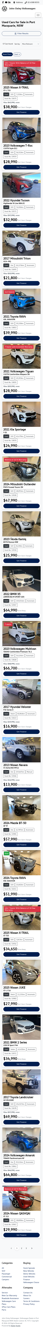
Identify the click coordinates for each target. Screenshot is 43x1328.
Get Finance (21, 112)
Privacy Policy (29, 1304)
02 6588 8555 (33, 2)
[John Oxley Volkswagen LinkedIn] (9, 2)
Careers (26, 1298)
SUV (3, 1271)
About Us (27, 1295)
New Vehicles (28, 1271)
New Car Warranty (9, 1295)
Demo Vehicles (29, 1274)
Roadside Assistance (10, 1298)
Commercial (7, 1276)
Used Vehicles (29, 1276)
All (3, 1268)
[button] (38, 15)
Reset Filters (7, 54)
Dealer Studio (15, 1326)
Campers (5, 1279)
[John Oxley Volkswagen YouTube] (6, 2)
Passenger (6, 1274)
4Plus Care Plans (8, 1307)
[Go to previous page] (11, 1248)
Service (5, 1292)
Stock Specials (29, 1268)
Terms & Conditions (31, 1301)
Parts (4, 1310)
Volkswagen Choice (31, 1282)
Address (19, 2)
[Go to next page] (32, 1248)
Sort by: (17, 44)
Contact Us (27, 1292)
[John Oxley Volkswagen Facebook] (3, 2)
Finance (26, 1279)
